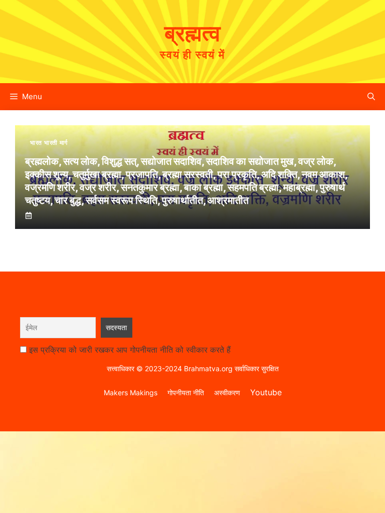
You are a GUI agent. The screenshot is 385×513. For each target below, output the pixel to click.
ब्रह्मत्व (192, 33)
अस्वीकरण (227, 392)
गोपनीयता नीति (185, 392)
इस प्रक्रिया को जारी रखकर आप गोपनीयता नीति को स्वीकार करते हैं (130, 350)
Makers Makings (130, 392)
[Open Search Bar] (371, 96)
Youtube (266, 392)
